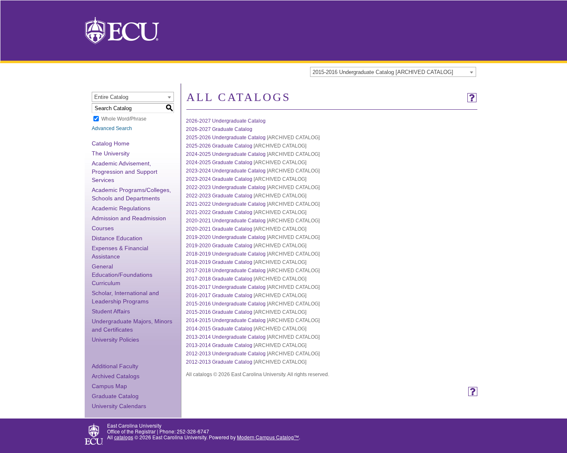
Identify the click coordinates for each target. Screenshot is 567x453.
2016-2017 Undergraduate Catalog (226, 287)
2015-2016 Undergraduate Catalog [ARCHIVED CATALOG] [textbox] (383, 72)
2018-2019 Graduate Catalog (219, 262)
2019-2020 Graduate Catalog (219, 246)
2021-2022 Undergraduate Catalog (226, 204)
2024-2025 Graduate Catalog (219, 162)
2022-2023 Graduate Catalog (219, 196)
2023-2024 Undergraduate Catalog (226, 171)
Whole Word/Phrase (124, 119)
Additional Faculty (115, 366)
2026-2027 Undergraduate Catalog (226, 121)
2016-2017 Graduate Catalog (219, 295)
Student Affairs (111, 311)
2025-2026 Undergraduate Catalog (226, 137)
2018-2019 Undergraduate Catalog (226, 254)
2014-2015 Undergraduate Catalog (226, 320)
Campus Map (109, 386)
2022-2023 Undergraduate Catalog (226, 187)
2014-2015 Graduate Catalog (219, 329)
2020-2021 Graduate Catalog (219, 229)
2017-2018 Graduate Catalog (219, 279)
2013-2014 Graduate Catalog (219, 345)
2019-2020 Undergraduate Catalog (226, 237)
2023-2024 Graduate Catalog (219, 179)
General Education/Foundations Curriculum (122, 274)
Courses (103, 228)
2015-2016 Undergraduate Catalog (226, 304)
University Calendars (119, 406)
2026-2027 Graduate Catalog (219, 129)
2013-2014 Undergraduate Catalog (226, 337)
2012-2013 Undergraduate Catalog (226, 354)
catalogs (123, 437)
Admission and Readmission (129, 218)
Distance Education (117, 238)
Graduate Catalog (115, 396)
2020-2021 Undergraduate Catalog (226, 221)
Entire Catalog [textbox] (111, 97)
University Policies (115, 339)
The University (111, 153)
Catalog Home (111, 143)
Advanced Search (112, 128)
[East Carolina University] (122, 29)
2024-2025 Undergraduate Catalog (226, 154)
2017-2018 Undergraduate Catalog (226, 270)
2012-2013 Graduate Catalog (219, 362)
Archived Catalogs (115, 376)
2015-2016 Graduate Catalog (219, 312)
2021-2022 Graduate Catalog (219, 212)
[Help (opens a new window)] (472, 97)
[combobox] (393, 72)
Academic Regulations (121, 208)
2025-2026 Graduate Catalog (219, 146)
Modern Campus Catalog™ (268, 437)
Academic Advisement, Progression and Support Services (124, 171)
